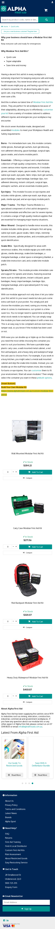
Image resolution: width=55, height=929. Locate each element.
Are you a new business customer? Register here (20, 31)
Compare (29, 478)
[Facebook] (4, 920)
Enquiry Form (11, 887)
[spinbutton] (7, 472)
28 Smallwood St (13, 875)
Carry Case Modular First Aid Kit (27, 528)
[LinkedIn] (7, 920)
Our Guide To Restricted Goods (14, 764)
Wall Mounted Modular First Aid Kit (27, 453)
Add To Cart (37, 472)
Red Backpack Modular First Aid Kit (27, 603)
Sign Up (27, 909)
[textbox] (19, 19)
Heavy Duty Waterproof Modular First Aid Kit (27, 677)
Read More (16, 775)
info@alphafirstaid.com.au (30, 726)
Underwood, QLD (13, 879)
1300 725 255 (11, 883)
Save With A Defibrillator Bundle (41, 764)
